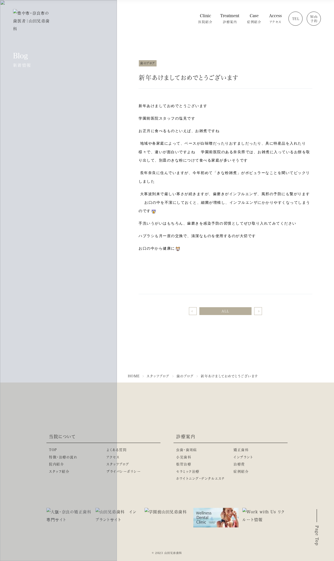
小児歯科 (183, 457)
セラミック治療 (188, 471)
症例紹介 (241, 471)
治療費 (239, 464)
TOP (53, 450)
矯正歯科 (241, 450)
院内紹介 (56, 464)
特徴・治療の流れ (63, 457)
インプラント (243, 457)
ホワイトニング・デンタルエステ (200, 478)
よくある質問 (116, 450)
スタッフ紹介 (59, 471)
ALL (225, 311)
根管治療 (183, 464)
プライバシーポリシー (123, 471)
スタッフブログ (117, 464)
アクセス (113, 457)
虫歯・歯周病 (186, 450)
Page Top (317, 536)
